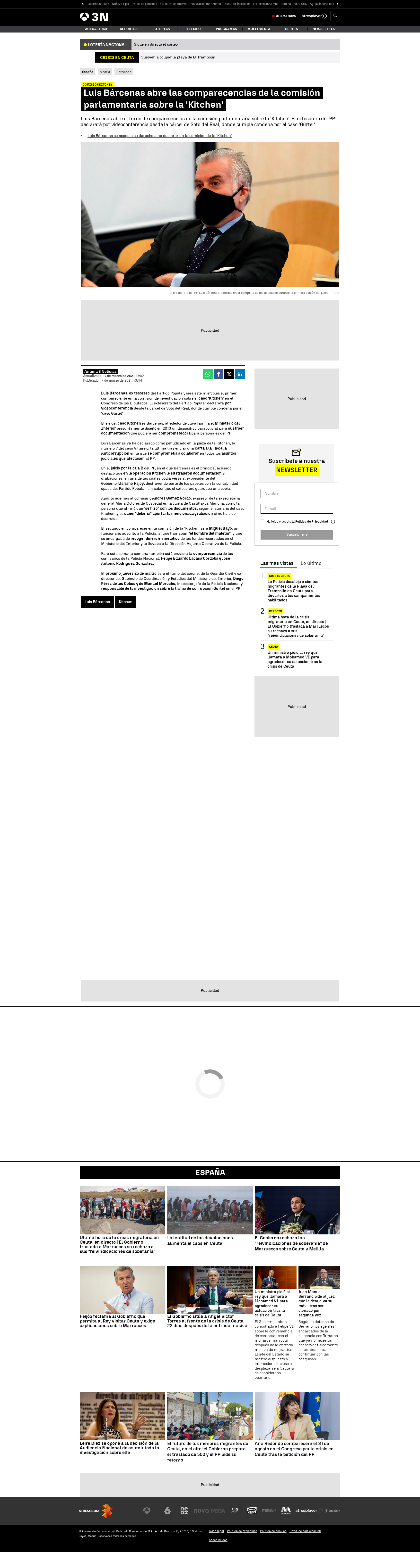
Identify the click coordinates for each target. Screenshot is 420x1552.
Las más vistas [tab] (276, 563)
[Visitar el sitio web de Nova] (201, 1510)
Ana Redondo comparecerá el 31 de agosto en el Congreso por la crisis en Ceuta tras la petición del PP (294, 1449)
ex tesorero (139, 393)
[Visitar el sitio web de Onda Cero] (252, 1510)
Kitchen (125, 601)
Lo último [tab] (311, 563)
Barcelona (123, 72)
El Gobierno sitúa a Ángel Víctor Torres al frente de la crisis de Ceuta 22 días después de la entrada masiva (207, 1321)
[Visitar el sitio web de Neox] (184, 1510)
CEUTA (273, 647)
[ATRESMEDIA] (96, 1511)
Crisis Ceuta (279, 576)
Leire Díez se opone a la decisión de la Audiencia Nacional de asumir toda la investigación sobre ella (119, 1448)
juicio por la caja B (126, 468)
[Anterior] (82, 4)
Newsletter (324, 29)
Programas (226, 29)
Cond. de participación (305, 1531)
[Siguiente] (337, 4)
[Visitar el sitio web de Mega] (218, 1510)
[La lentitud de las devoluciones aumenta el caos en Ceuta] (210, 1210)
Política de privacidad (242, 1531)
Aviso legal (216, 1531)
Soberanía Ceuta (99, 4)
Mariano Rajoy (131, 483)
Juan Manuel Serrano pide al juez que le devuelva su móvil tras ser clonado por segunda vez (316, 1303)
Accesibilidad (218, 1540)
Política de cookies (273, 1531)
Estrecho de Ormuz (265, 4)
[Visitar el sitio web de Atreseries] (235, 1510)
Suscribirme (296, 534)
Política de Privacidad (311, 521)
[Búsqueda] (335, 16)
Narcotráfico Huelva (173, 4)
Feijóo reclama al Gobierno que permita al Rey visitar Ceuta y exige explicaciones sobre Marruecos (117, 1321)
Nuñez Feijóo (120, 4)
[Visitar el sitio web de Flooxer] (332, 1510)
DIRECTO (275, 611)
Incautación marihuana (205, 4)
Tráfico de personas (144, 4)
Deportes (129, 29)
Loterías (161, 29)
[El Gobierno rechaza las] (297, 1210)
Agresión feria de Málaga (326, 4)
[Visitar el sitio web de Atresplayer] (309, 1510)
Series (291, 29)
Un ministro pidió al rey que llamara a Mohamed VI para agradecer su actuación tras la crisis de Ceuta (295, 659)
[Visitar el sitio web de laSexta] (167, 1510)
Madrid (105, 72)
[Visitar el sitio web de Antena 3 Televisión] (150, 1510)
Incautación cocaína (237, 4)
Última (286, 16)
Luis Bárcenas (97, 601)
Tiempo (194, 29)
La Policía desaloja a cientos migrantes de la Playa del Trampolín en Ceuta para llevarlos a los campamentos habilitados (294, 591)
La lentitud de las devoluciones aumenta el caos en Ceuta (200, 1240)
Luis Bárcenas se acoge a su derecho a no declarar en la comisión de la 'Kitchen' (160, 135)
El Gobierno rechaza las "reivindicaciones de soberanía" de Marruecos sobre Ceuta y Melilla (291, 1243)
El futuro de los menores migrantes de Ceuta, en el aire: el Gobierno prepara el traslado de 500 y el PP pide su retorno (207, 1452)
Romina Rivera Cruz (294, 4)
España (210, 1172)
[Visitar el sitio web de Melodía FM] (286, 1510)
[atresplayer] (314, 16)
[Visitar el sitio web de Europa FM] (269, 1510)
